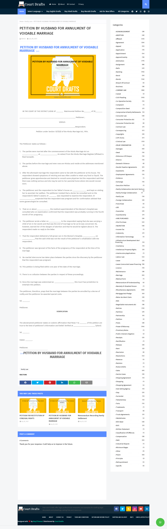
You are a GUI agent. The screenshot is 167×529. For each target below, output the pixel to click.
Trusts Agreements (130, 414)
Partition (130, 312)
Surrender (130, 396)
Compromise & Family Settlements (130, 112)
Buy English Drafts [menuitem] (53, 11)
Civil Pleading (130, 97)
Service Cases (130, 374)
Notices (130, 308)
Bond (130, 75)
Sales (130, 370)
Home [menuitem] (21, 11)
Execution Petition (130, 185)
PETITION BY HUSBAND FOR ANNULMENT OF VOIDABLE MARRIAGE (60, 418)
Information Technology (130, 237)
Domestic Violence (130, 163)
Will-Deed (130, 422)
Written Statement (130, 429)
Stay (130, 392)
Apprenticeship (130, 57)
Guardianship (130, 215)
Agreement (130, 42)
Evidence (130, 178)
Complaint (130, 105)
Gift (130, 207)
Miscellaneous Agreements (130, 290)
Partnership (130, 315)
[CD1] (37, 51)
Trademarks (130, 407)
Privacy (81, 4)
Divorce (130, 160)
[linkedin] (147, 508)
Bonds (130, 79)
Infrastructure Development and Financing (129, 241)
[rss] (128, 508)
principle (130, 458)
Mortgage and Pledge (130, 293)
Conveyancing (130, 130)
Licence (130, 268)
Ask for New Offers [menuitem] (107, 11)
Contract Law (130, 127)
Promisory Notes (130, 330)
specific (130, 466)
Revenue (130, 359)
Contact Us (59, 517)
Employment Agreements (130, 174)
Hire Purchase (130, 222)
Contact (72, 4)
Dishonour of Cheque (130, 156)
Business (130, 86)
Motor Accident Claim (130, 297)
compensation (130, 436)
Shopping (130, 381)
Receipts (130, 337)
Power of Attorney (130, 326)
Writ (130, 425)
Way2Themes (38, 521)
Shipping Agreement (130, 378)
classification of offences (130, 433)
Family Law (28, 21)
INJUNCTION (130, 226)
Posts (130, 323)
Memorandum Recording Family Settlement (91, 416)
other (130, 451)
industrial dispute (130, 444)
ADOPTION (130, 35)
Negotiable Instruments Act (130, 304)
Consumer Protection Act (130, 119)
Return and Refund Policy (100, 517)
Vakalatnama (130, 418)
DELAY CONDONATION (130, 145)
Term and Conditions (82, 517)
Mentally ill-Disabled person (130, 286)
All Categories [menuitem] (123, 11)
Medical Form (130, 279)
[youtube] (140, 508)
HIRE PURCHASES (130, 218)
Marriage (130, 275)
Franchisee (130, 204)
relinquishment (130, 462)
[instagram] (140, 12)
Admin (23, 39)
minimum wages (130, 447)
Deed (130, 152)
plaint (130, 455)
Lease (130, 261)
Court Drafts (59, 521)
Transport (130, 411)
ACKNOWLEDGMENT (130, 31)
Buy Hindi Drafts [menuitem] (71, 11)
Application (130, 50)
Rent (130, 348)
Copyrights (130, 134)
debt (130, 440)
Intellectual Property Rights (130, 250)
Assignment (130, 64)
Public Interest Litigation (130, 334)
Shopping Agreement (130, 385)
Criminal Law (130, 141)
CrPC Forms (130, 138)
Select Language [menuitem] (34, 11)
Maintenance (130, 272)
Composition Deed (130, 108)
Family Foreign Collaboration (129, 193)
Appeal (130, 46)
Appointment (130, 53)
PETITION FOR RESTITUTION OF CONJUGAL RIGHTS (32, 416)
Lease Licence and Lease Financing (130, 264)
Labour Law (130, 257)
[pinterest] (144, 12)
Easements (130, 171)
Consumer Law (130, 116)
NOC (130, 301)
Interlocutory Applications (130, 253)
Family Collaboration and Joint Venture (130, 189)
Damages (130, 149)
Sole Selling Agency (130, 389)
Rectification (130, 341)
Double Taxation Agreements (130, 167)
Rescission (130, 352)
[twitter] (136, 12)
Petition (130, 319)
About (62, 4)
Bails (130, 68)
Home (54, 4)
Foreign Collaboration (130, 200)
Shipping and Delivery (119, 517)
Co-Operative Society (130, 101)
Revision (130, 363)
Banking (130, 72)
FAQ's (131, 517)
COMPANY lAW (130, 90)
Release (130, 345)
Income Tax (130, 229)
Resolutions (130, 356)
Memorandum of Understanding (130, 282)
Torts (130, 403)
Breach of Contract (130, 83)
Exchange (130, 182)
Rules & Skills (130, 367)
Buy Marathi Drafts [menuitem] (88, 11)
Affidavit (130, 39)
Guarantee (130, 211)
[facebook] (132, 12)
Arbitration (130, 61)
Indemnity (130, 233)
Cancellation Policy (142, 517)
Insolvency (130, 246)
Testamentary (130, 400)
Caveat (130, 94)
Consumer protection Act (130, 123)
